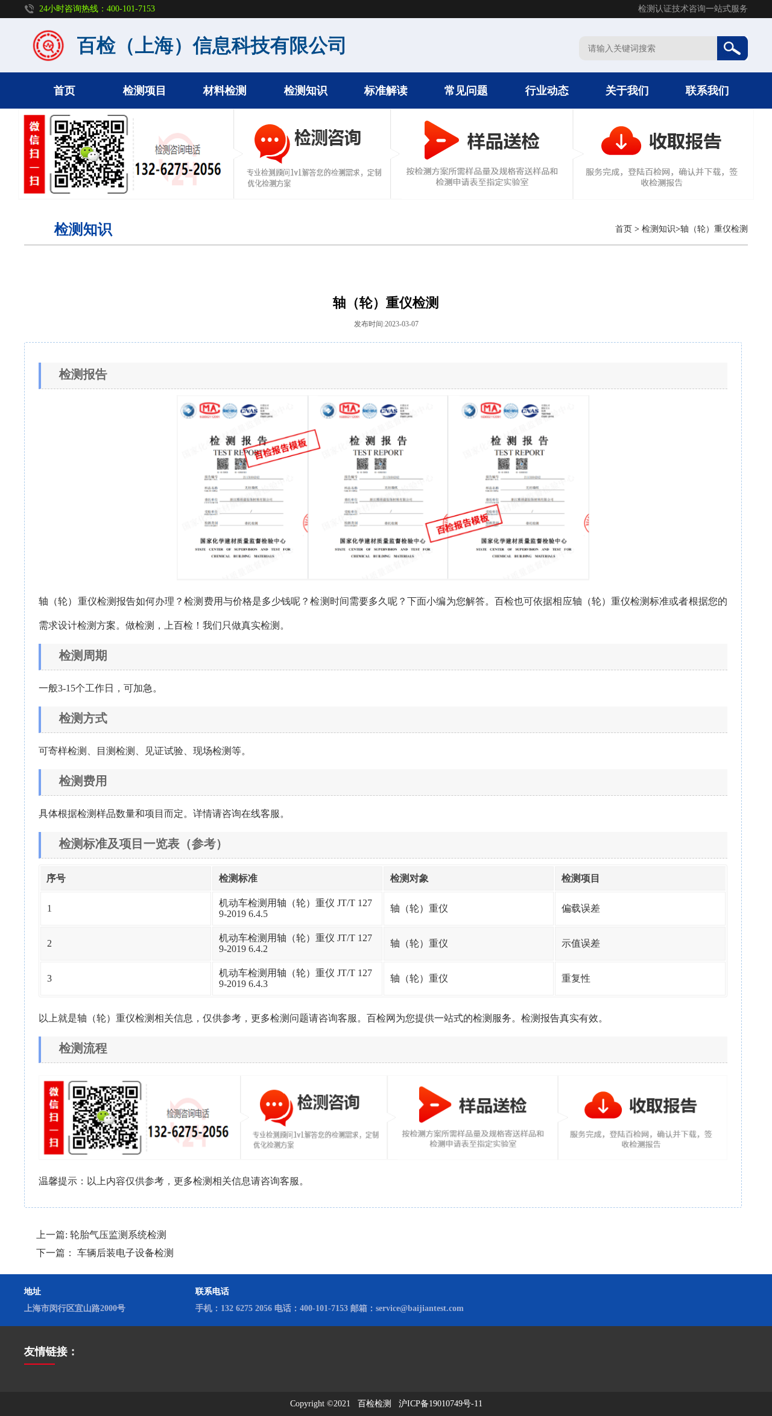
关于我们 (627, 90)
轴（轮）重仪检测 (714, 228)
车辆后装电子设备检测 (125, 1253)
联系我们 (707, 90)
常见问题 (466, 90)
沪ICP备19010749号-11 (440, 1403)
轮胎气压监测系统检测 (118, 1235)
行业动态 (547, 90)
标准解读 (386, 90)
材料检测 (225, 90)
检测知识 (305, 90)
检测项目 (144, 90)
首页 (64, 90)
